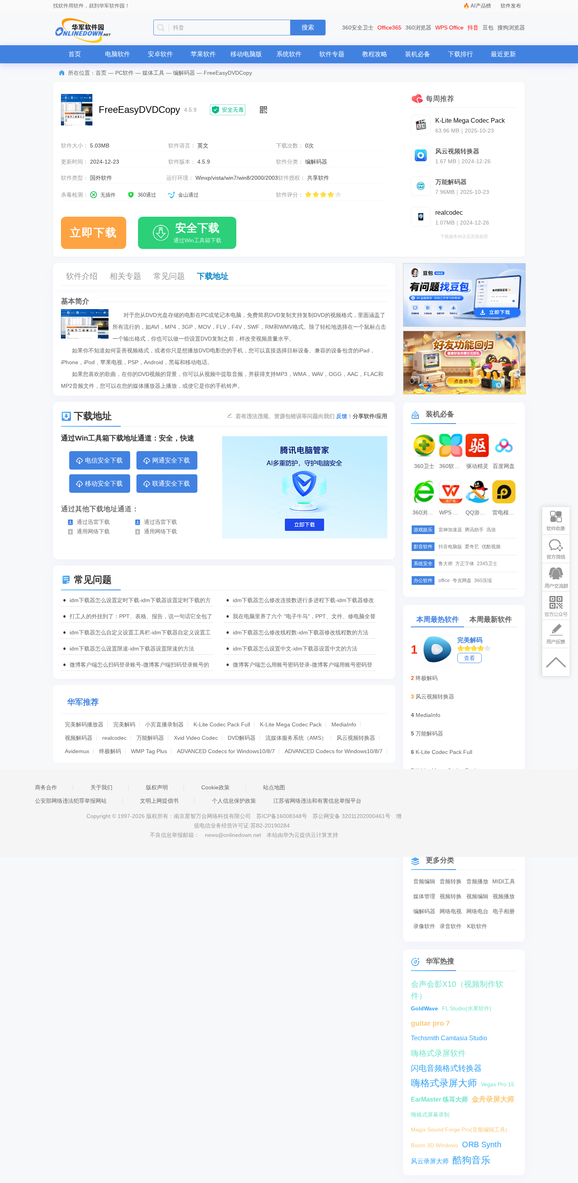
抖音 (473, 27)
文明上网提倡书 (159, 800)
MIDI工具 (503, 881)
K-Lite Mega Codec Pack (291, 724)
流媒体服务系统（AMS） (296, 738)
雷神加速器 (450, 530)
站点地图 (274, 787)
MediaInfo (343, 724)
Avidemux (77, 751)
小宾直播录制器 (164, 724)
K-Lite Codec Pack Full (221, 724)
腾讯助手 (474, 530)
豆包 (487, 27)
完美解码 (124, 724)
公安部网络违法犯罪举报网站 (71, 800)
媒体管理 (424, 896)
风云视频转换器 (356, 738)
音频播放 (477, 881)
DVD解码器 (242, 738)
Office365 (389, 27)
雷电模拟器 (504, 512)
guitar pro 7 (430, 1023)
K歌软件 (477, 926)
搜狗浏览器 (511, 27)
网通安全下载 (171, 460)
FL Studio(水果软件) (466, 1008)
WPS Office (449, 27)
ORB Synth (481, 1144)
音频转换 (451, 881)
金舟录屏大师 (493, 1099)
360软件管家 (451, 466)
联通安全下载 (171, 483)
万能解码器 (150, 738)
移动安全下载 (104, 483)
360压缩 (483, 580)
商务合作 (46, 787)
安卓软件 (160, 54)
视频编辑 (477, 896)
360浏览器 (418, 27)
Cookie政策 (215, 787)
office (444, 580)
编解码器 (184, 73)
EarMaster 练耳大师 (439, 1099)
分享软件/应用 (370, 416)
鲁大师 (445, 563)
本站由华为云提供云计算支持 (302, 835)
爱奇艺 (472, 546)
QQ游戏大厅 (478, 512)
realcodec (114, 738)
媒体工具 (153, 73)
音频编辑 (424, 881)
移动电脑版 (246, 54)
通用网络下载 (93, 531)
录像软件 (424, 926)
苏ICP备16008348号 (281, 816)
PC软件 (124, 73)
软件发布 (511, 6)
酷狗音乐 (471, 1160)
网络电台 (477, 911)
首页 (74, 54)
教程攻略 (374, 54)
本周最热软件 (437, 619)
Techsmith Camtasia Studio (449, 1038)
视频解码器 (78, 738)
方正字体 (464, 563)
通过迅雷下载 (93, 522)
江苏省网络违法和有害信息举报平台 (317, 800)
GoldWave (424, 1008)
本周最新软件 (490, 619)
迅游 (491, 530)
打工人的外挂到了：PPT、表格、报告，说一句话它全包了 (141, 616)
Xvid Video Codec (196, 738)
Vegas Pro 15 (497, 1084)
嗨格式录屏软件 (438, 1053)
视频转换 (451, 896)
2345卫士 (487, 563)
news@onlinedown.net (233, 835)
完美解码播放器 (84, 724)
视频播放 (504, 896)
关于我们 (101, 787)
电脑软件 (117, 54)
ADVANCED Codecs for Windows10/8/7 (226, 751)
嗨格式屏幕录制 (430, 1114)
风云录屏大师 (430, 1161)
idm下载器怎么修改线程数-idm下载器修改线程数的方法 (300, 632)
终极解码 (110, 751)
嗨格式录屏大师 (444, 1083)
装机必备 (417, 54)
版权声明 (157, 787)
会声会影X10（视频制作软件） (457, 985)
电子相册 (504, 911)
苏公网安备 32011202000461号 (352, 816)
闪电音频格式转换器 (446, 1068)
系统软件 (289, 54)
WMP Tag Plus (149, 751)
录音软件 (451, 926)
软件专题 (331, 54)
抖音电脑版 (450, 546)
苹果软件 (203, 54)
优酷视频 (491, 546)
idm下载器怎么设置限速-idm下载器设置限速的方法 (132, 648)
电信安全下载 (104, 460)
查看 (469, 658)
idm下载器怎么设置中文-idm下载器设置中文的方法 (295, 648)
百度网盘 (504, 466)
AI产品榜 (481, 6)
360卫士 (424, 466)
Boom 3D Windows (434, 1145)
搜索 (308, 27)
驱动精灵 (477, 466)
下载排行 (460, 54)
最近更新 (503, 54)
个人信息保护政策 (234, 800)
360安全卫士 (358, 27)
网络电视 (451, 911)
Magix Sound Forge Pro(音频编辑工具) (459, 1129)
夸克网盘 (462, 580)
